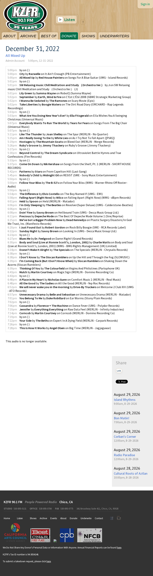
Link (119, 370)
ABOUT (9, 36)
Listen (69, 19)
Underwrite (86, 518)
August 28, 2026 (127, 468)
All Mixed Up (15, 55)
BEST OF (49, 36)
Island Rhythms (124, 399)
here (119, 547)
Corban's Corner (125, 436)
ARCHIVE (28, 36)
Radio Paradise (124, 455)
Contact (99, 518)
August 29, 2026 (127, 394)
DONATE (69, 36)
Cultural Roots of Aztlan (130, 473)
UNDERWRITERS (114, 36)
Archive (43, 518)
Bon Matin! (121, 418)
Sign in (145, 4)
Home (7, 518)
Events (53, 518)
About (63, 518)
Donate (73, 518)
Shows (33, 518)
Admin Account (15, 60)
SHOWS (88, 36)
